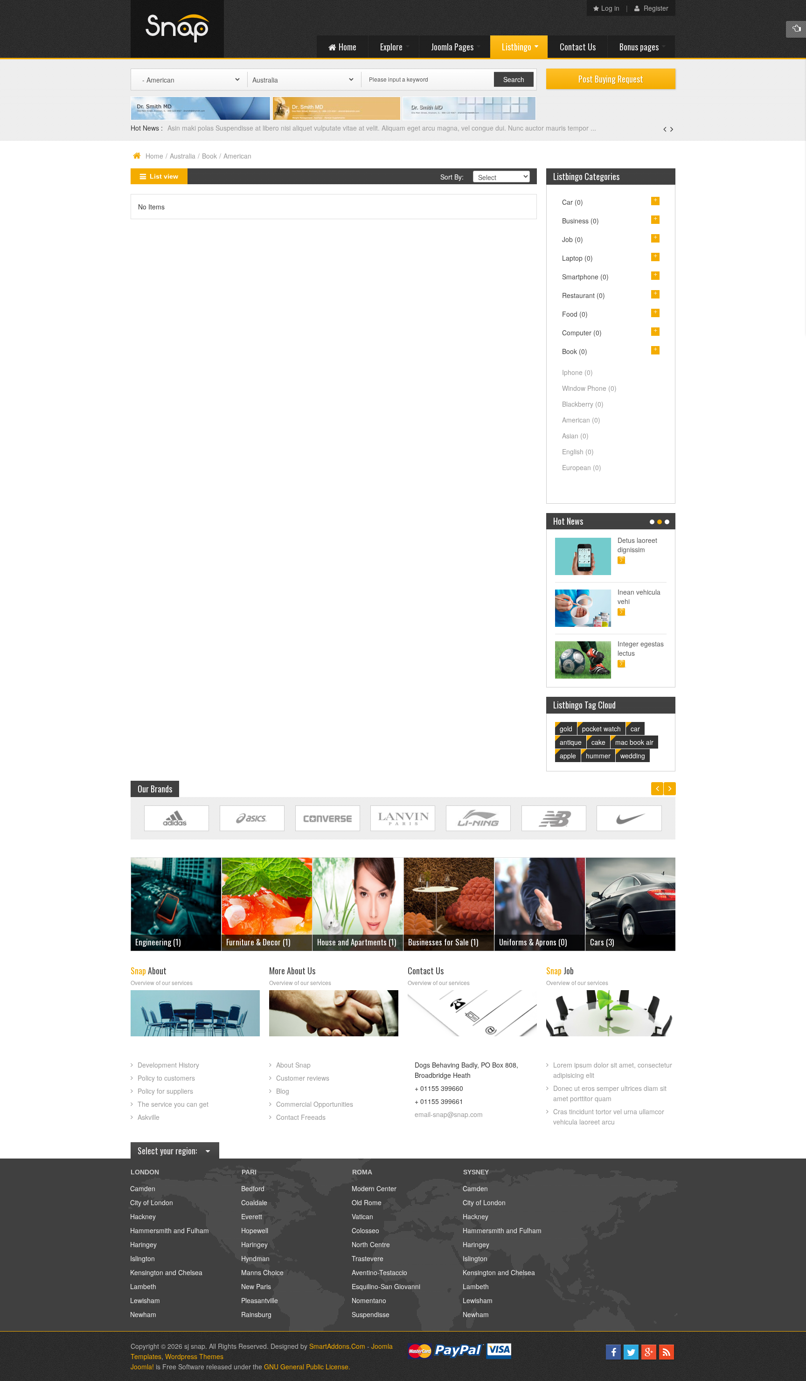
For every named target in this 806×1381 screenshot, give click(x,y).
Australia (182, 155)
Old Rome (367, 1202)
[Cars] (540, 903)
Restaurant (583, 295)
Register (655, 8)
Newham (143, 1314)
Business (580, 220)
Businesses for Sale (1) (352, 942)
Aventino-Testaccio (379, 1272)
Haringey (143, 1244)
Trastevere (367, 1258)
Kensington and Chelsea (166, 1272)
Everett (251, 1216)
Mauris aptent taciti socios (638, 544)
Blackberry (583, 404)
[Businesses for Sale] (358, 903)
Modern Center (374, 1188)
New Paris (256, 1286)
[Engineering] (631, 903)
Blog (282, 1091)
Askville (149, 1117)
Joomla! (142, 1366)
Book (209, 155)
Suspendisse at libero (640, 596)
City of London (151, 1202)
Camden (142, 1188)
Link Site (176, 818)
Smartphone (585, 276)
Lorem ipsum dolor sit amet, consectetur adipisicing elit (612, 1070)
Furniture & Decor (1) (167, 942)
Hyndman (255, 1258)
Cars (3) (511, 942)
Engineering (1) (612, 942)
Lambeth (143, 1286)
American (581, 419)
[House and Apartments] (267, 903)
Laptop (577, 258)
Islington (142, 1258)
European (581, 467)
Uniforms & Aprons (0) (442, 942)
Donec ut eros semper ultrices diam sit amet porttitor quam (610, 1093)
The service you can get (173, 1104)
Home (154, 155)
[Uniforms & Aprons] (449, 903)
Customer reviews (302, 1078)
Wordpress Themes (194, 1356)
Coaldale (254, 1202)
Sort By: (452, 176)
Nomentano (369, 1300)
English (578, 451)
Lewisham (145, 1300)
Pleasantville (259, 1300)
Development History (168, 1064)
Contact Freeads (301, 1117)
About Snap (293, 1064)
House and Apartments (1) (265, 942)
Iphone (577, 372)
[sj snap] (177, 29)
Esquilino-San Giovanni (386, 1286)
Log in (610, 8)
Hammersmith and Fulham (169, 1230)
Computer (582, 332)
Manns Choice (262, 1272)
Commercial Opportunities (314, 1104)
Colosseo (365, 1230)
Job (572, 239)
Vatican (362, 1216)
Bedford (252, 1188)
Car (572, 202)
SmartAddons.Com (337, 1346)
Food (575, 314)
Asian (575, 435)
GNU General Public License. (307, 1366)
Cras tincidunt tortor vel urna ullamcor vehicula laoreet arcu (608, 1116)
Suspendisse (370, 1314)
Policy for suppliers (165, 1091)
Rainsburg (256, 1314)
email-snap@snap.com (449, 1114)
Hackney (143, 1216)
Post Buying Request (610, 79)
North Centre (371, 1244)
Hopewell (254, 1230)
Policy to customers (166, 1078)
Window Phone (589, 388)
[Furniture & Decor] (176, 903)
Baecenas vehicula (196, 127)
